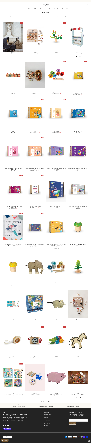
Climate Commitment (48, 419)
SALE (62, 8)
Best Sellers (30, 8)
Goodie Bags (67, 8)
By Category (36, 8)
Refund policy (46, 422)
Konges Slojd (56, 8)
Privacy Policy (47, 420)
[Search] (3, 4)
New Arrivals (24, 8)
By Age (41, 8)
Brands (46, 8)
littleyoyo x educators (48, 416)
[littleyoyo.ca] (45, 4)
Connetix (50, 8)
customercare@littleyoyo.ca (20, 418)
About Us (46, 417)
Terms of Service (47, 423)
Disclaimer (46, 425)
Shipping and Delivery (48, 414)
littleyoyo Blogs (47, 426)
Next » (49, 401)
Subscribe (73, 423)
